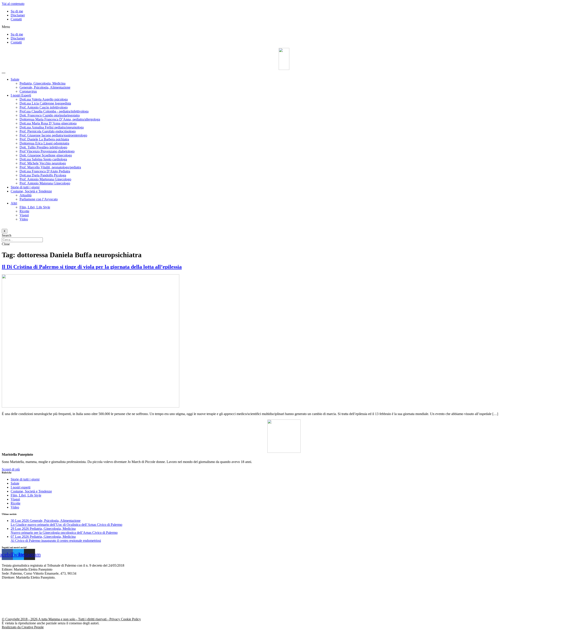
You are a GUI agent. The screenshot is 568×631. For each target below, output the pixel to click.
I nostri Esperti (21, 95)
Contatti (16, 19)
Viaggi (24, 215)
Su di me (17, 11)
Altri (14, 203)
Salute (15, 79)
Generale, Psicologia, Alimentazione (45, 87)
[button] (284, 27)
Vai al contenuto (13, 4)
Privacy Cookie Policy (125, 619)
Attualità (26, 195)
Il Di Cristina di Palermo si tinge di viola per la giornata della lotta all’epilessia (92, 267)
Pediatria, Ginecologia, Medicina (42, 83)
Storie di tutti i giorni (25, 187)
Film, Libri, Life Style (35, 207)
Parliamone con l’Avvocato (39, 199)
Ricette (24, 211)
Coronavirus (28, 91)
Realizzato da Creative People (23, 627)
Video (24, 219)
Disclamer (18, 15)
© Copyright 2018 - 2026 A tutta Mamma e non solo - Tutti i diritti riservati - (55, 619)
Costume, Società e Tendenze (31, 191)
